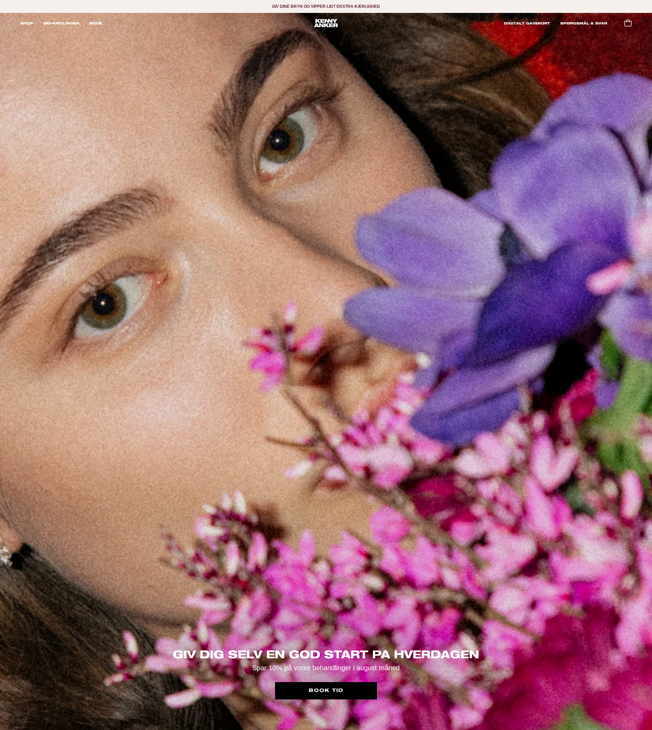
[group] (326, 6)
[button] (61, 23)
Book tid (326, 690)
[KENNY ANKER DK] (326, 23)
